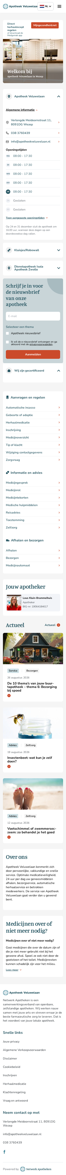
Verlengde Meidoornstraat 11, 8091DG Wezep (31, 122)
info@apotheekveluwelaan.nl (30, 142)
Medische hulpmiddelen (22, 505)
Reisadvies (13, 513)
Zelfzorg (11, 528)
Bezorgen (12, 558)
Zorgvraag (13, 460)
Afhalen (11, 551)
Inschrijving (13, 430)
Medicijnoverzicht (17, 438)
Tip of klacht (14, 445)
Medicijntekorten (17, 498)
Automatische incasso (20, 408)
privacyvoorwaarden (41, 344)
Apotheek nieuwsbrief (25, 333)
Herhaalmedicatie (18, 423)
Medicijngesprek (17, 483)
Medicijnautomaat (18, 565)
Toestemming (15, 520)
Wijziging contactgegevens (24, 452)
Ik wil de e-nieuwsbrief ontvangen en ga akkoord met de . (34, 343)
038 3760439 (20, 133)
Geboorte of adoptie (19, 415)
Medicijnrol (13, 490)
